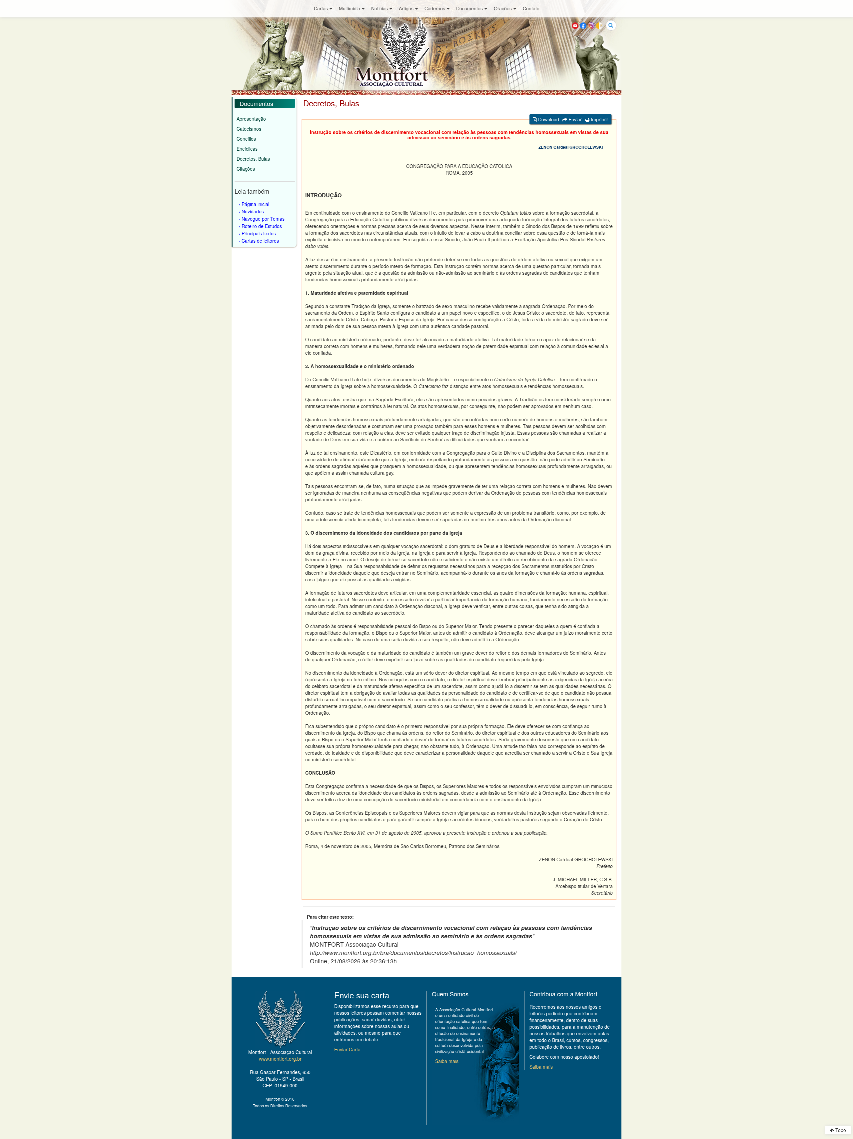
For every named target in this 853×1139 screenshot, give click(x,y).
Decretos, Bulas (253, 158)
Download (548, 119)
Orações (503, 8)
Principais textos (259, 233)
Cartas (321, 8)
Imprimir (598, 119)
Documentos (469, 8)
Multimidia (349, 8)
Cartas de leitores (260, 240)
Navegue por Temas (263, 218)
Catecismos (249, 128)
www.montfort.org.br (280, 1058)
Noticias (379, 8)
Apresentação (251, 118)
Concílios (246, 138)
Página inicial (255, 204)
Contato (531, 8)
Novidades (253, 211)
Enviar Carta (347, 1049)
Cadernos (435, 8)
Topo (840, 1130)
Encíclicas (247, 148)
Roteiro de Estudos (262, 226)
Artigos (406, 8)
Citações (246, 168)
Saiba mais (446, 1061)
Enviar (574, 119)
